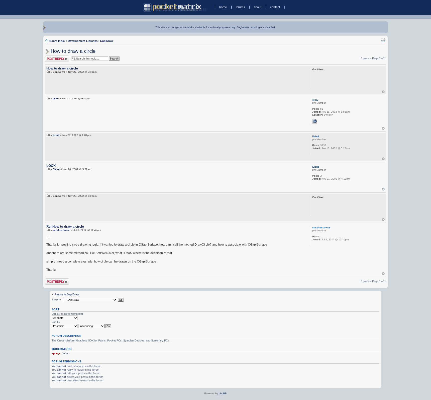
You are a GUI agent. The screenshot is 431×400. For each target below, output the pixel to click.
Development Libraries (83, 40)
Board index (57, 40)
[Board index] (175, 7)
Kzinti (56, 135)
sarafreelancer (62, 230)
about (257, 7)
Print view (383, 40)
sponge (56, 353)
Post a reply (52, 57)
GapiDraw (106, 40)
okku (56, 98)
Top (383, 91)
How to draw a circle (73, 51)
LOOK (51, 166)
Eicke (56, 169)
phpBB (223, 393)
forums (240, 7)
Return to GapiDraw (67, 294)
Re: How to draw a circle (65, 226)
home (223, 7)
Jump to (56, 299)
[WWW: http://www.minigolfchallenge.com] (314, 121)
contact (275, 7)
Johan (65, 353)
